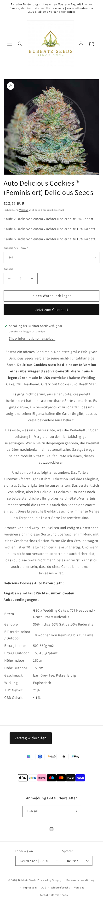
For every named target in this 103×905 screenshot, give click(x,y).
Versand (24, 209)
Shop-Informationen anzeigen (32, 338)
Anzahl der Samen (16, 248)
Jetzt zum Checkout (51, 309)
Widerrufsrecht (60, 887)
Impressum (30, 887)
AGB (43, 887)
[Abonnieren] (75, 811)
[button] (9, 44)
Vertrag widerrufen (31, 737)
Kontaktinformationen (54, 895)
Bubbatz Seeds (27, 880)
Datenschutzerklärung (80, 880)
